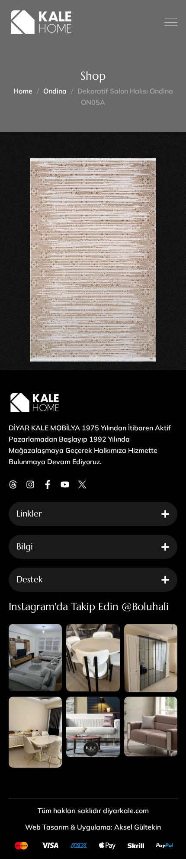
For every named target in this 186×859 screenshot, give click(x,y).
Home (22, 91)
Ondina (55, 91)
